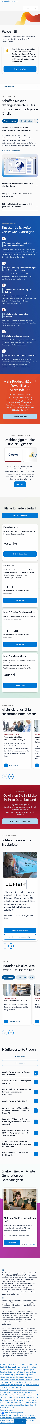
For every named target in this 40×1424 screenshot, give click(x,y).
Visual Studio (26, 1402)
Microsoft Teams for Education (21, 1379)
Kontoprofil (30, 1369)
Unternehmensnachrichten (15, 1405)
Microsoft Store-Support (20, 1372)
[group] (17, 744)
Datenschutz (25, 1417)
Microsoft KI (4, 1390)
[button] (20, 86)
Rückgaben (33, 1372)
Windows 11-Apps (20, 1369)
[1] (3, 1270)
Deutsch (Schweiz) (6, 1410)
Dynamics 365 (31, 1390)
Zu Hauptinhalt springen (9, 1)
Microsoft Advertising (17, 1392)
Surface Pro (4, 1364)
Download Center (6, 1372)
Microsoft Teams (11, 1395)
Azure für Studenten (14, 1387)
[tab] (10, 121)
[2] (3, 1298)
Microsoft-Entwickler (24, 1395)
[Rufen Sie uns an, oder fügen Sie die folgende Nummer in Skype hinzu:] (22, 1421)
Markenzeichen (29, 1420)
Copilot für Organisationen (28, 1364)
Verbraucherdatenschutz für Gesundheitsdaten (16, 1415)
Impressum (17, 1417)
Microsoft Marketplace (16, 1400)
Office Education (15, 1382)
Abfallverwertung (22, 1374)
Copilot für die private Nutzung (10, 1367)
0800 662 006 (31, 1244)
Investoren (10, 1407)
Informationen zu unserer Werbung (12, 1423)
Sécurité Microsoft (15, 1390)
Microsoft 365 (26, 1367)
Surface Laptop (13, 1364)
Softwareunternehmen (14, 1402)
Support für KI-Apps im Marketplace (16, 1397)
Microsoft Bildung (16, 1377)
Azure (24, 1390)
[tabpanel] (20, 168)
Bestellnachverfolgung (7, 1374)
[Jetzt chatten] (17, 1421)
